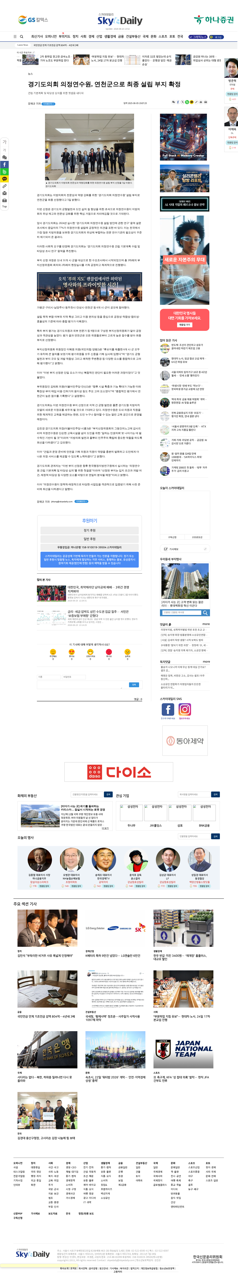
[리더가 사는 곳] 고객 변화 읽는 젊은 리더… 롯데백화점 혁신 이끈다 (182, 604)
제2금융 (122, 1185)
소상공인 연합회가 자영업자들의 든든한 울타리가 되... (181, 686)
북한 (33, 1185)
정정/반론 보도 (86, 1213)
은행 (120, 1172)
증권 (120, 1176)
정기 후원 (90, 530)
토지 (138, 1176)
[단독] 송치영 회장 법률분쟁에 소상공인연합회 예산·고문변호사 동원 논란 (185, 635)
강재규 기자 (41, 104)
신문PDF (18, 1213)
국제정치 (157, 1180)
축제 (178, 1180)
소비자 (69, 1185)
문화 (153, 36)
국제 (145, 36)
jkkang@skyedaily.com (62, 502)
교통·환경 (53, 1202)
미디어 (174, 1189)
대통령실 (35, 1167)
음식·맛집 (176, 1198)
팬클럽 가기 (184, 325)
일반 (138, 1167)
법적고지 (134, 1268)
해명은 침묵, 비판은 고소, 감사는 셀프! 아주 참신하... (183, 677)
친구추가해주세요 (168, 718)
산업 (99, 36)
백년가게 (105, 1194)
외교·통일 (36, 1180)
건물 (138, 1172)
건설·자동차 (89, 1172)
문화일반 (175, 1167)
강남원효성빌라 (135, 882)
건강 (173, 1202)
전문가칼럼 (19, 1176)
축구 (190, 1180)
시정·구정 (71, 1189)
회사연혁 (83, 1268)
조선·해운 (88, 1176)
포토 (172, 36)
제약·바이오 (89, 1185)
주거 (50, 1185)
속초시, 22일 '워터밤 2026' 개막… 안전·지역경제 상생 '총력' (115, 1079)
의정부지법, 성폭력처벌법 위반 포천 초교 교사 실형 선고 (185, 630)
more (206, 624)
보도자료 (52, 1213)
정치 (75, 36)
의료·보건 (53, 1194)
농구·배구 (193, 1189)
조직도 (73, 1268)
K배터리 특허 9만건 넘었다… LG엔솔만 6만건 (112, 955)
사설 (15, 1167)
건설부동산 (133, 36)
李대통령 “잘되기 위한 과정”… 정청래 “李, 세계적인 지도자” (185, 645)
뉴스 (30, 74)
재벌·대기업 (72, 1172)
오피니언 (51, 36)
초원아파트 (71, 882)
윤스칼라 (135, 878)
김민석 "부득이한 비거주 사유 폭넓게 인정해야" (45, 955)
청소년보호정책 (167, 1268)
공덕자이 (103, 882)
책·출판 (175, 1172)
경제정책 (70, 1180)
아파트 (139, 1180)
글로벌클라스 (160, 1185)
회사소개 (64, 1268)
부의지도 (64, 36)
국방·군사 (53, 1189)
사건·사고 (53, 1167)
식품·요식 (88, 1189)
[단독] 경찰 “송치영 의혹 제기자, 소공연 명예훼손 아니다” (185, 650)
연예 (213, 1176)
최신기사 (37, 36)
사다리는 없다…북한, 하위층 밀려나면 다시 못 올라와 (44, 1079)
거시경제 (70, 1198)
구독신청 (172, 537)
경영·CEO (71, 1167)
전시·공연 (176, 1176)
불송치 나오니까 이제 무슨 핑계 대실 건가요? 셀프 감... (183, 669)
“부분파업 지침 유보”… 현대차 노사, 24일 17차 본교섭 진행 (181, 1018)
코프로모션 (197, 537)
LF (167, 878)
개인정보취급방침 (149, 1268)
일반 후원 (90, 539)
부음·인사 (53, 1207)
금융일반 (122, 1167)
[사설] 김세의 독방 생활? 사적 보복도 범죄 (182, 640)
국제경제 (157, 1172)
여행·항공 (88, 1194)
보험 (120, 1180)
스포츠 (163, 36)
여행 (173, 1180)
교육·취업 (53, 1180)
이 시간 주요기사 (24, 53)
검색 (108, 794)
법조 (50, 1198)
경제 (91, 36)
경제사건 (70, 1194)
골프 (190, 1185)
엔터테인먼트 (177, 1207)
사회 (83, 36)
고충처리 (118, 1272)
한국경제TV (103, 878)
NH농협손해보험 (71, 878)
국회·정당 (36, 1172)
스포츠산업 (194, 1167)
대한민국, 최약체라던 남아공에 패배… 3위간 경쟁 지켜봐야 (98, 589)
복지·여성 (53, 1176)
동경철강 (199, 878)
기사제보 (173, 549)
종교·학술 (176, 1185)
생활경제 (110, 36)
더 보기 (105, 828)
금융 (121, 36)
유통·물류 (88, 1180)
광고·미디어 (89, 1198)
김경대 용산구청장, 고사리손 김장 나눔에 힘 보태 (46, 1138)
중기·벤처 (106, 1167)
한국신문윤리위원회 (207, 1257)
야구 (190, 1176)
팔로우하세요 (184, 718)
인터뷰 (16, 1185)
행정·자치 (36, 1176)
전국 (68, 1213)
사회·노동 (53, 1172)
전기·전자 (88, 1167)
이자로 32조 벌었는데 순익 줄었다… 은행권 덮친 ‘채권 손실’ (151, 60)
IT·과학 (87, 1202)
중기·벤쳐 (71, 1176)
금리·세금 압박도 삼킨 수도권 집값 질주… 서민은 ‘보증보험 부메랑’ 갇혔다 (98, 613)
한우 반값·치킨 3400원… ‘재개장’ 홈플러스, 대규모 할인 (180, 957)
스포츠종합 (194, 1172)
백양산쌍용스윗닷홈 (199, 882)
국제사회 (157, 1176)
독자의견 (124, 1268)
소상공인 (105, 1198)
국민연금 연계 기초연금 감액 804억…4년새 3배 (46, 1016)
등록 (134, 685)
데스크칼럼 (19, 1172)
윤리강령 (93, 1268)
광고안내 (103, 1268)
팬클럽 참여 (44, 886)
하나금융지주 (39, 878)
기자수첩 (18, 1180)
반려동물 (175, 1194)
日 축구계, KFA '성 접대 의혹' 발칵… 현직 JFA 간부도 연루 (181, 1079)
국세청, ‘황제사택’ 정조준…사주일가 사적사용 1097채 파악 (112, 1018)
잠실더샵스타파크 (39, 882)
